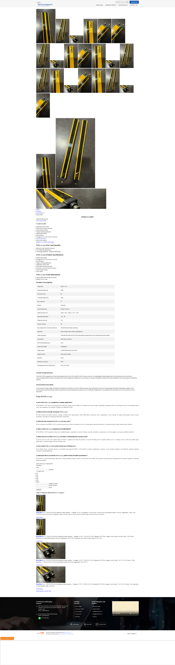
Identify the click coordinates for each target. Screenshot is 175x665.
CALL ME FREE (47, 591)
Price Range (39, 251)
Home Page (99, 5)
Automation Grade (41, 266)
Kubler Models (96, 609)
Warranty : (40, 538)
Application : (68, 538)
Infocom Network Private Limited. (66, 634)
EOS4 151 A (39, 584)
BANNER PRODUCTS (97, 614)
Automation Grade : (113, 512)
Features (38, 270)
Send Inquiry (51, 242)
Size (37, 261)
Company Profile (110, 5)
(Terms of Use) (67, 632)
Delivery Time (40, 279)
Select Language (131, 633)
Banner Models (96, 606)
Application (39, 264)
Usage (38, 263)
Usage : (110, 536)
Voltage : (77, 512)
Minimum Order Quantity (42, 248)
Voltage (38, 259)
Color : (128, 536)
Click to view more (41, 238)
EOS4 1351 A (39, 560)
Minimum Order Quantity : (64, 512)
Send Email (134, 2)
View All (94, 616)
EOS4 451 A (39, 512)
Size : (119, 536)
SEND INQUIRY (40, 591)
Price (37, 250)
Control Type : (93, 514)
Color (37, 271)
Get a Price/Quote (41, 221)
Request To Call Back (42, 242)
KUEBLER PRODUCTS (97, 611)
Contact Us (134, 5)
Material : (94, 512)
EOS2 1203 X (39, 536)
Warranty (38, 268)
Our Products (123, 5)
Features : (67, 514)
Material (38, 258)
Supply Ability (39, 277)
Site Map (77, 616)
